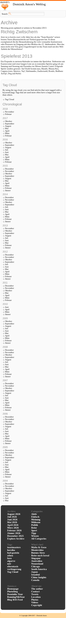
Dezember (9, 169)
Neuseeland (37, 563)
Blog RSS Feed (15, 599)
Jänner (8, 190)
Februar (8, 114)
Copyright (36, 605)
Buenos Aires (38, 552)
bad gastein (13, 552)
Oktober (8, 121)
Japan (34, 572)
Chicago (35, 566)
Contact (35, 591)
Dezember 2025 (15, 536)
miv (9, 563)
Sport (34, 530)
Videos (34, 602)
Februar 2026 (14, 530)
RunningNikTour (16, 597)
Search (5, 14)
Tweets (34, 594)
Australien (36, 561)
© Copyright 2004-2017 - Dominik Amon (33, 615)
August (8, 126)
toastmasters (14, 547)
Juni (7, 152)
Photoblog (12, 591)
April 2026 (12, 525)
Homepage (13, 588)
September (9, 124)
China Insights (38, 577)
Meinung (35, 519)
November (9, 112)
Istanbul (35, 574)
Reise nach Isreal (40, 555)
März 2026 (13, 527)
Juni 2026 (12, 519)
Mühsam (35, 522)
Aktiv (34, 514)
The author (37, 588)
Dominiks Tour (15, 594)
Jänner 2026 (13, 533)
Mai (6, 128)
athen (10, 555)
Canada (35, 580)
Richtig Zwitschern (19, 31)
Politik (34, 525)
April (7, 131)
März (7, 133)
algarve (11, 561)
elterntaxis (12, 566)
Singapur (36, 558)
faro (9, 558)
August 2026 (13, 514)
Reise (34, 527)
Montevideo (37, 550)
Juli (6, 150)
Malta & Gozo (38, 547)
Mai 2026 (12, 522)
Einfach (35, 517)
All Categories (38, 538)
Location (36, 597)
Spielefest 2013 (16, 56)
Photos (34, 599)
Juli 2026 (12, 517)
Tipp (33, 533)
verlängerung (14, 569)
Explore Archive (15, 538)
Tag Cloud (9, 99)
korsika (11, 550)
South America (39, 569)
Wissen (35, 536)
